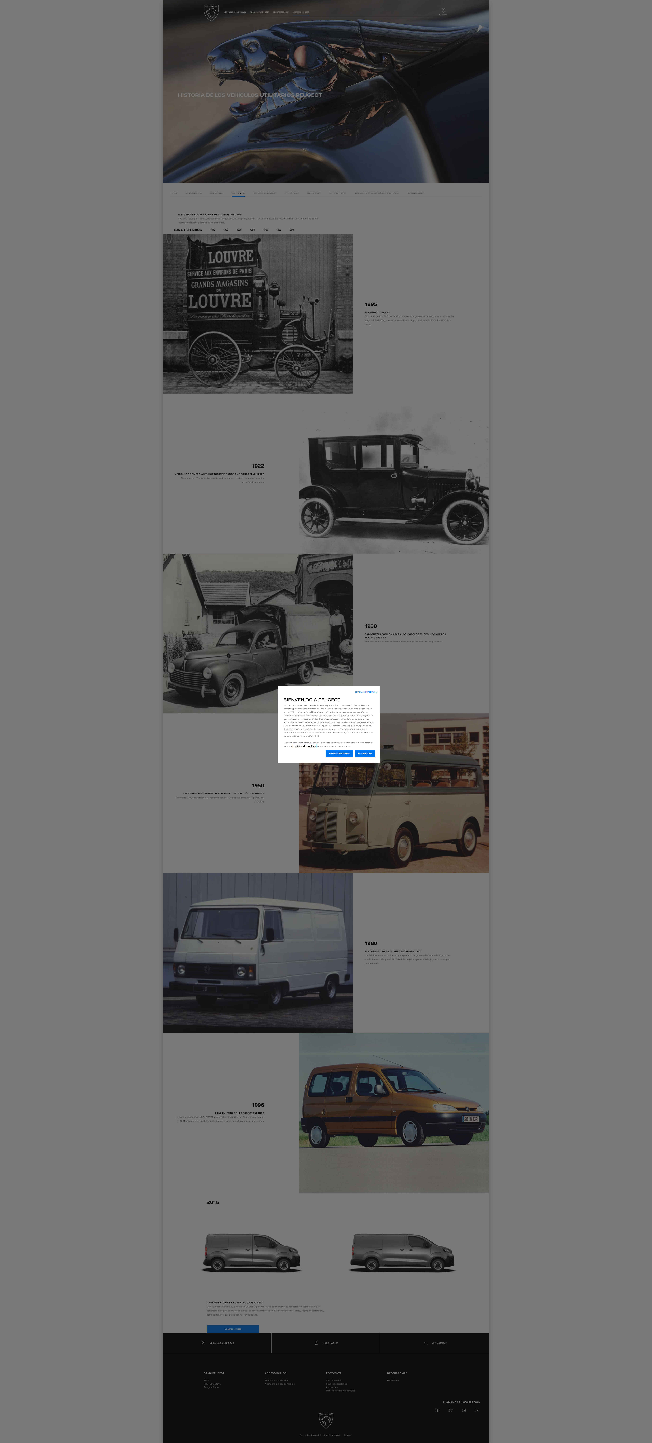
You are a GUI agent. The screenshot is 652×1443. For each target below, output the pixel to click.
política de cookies (305, 746)
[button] (366, 692)
